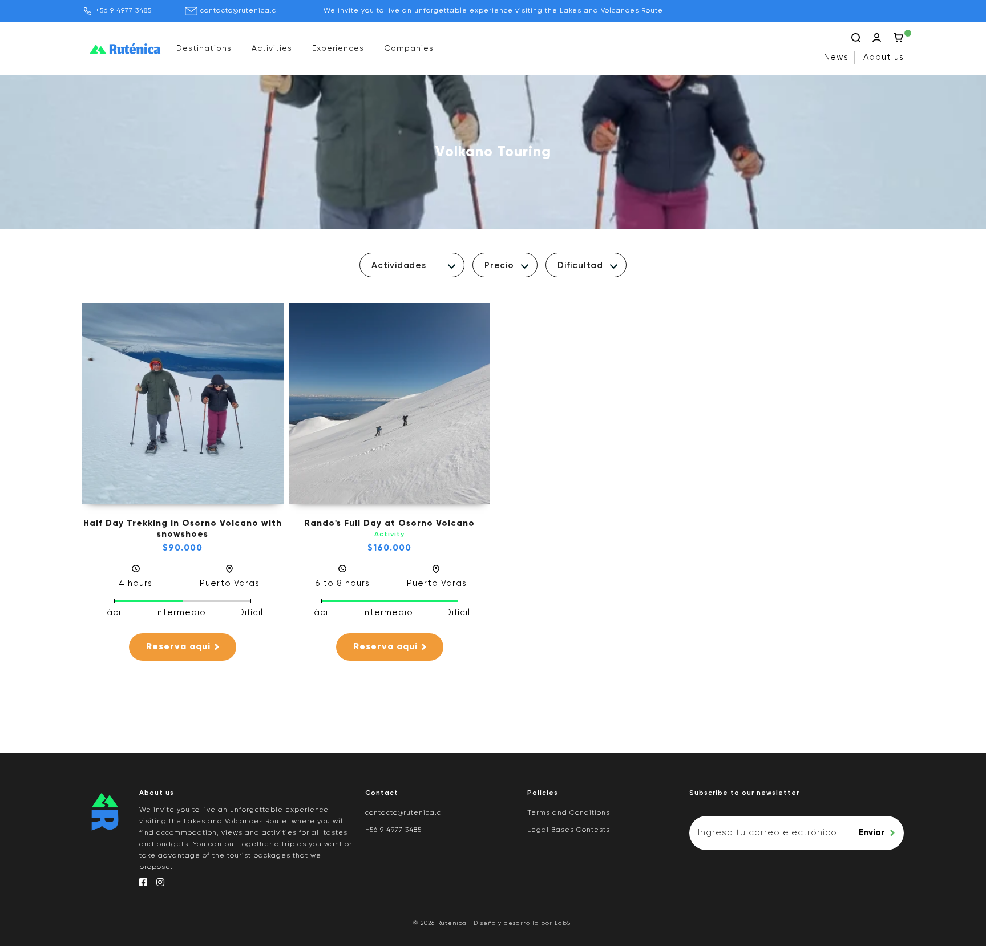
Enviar (871, 832)
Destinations (204, 48)
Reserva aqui (178, 647)
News (836, 57)
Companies (409, 48)
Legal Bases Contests (568, 830)
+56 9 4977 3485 (123, 10)
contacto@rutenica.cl (239, 10)
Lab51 (564, 923)
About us (883, 57)
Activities (272, 48)
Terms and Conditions (568, 813)
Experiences (338, 48)
